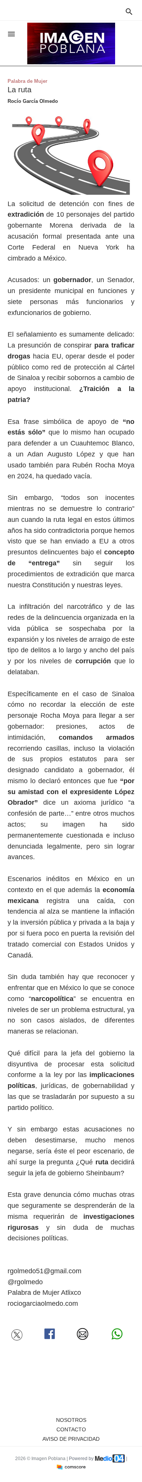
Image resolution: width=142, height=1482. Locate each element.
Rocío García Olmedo (33, 101)
